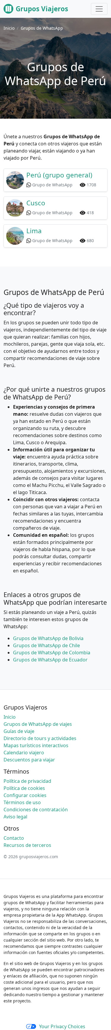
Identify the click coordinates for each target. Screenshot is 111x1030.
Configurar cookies (25, 795)
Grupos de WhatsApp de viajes (38, 724)
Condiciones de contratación (36, 809)
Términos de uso (22, 802)
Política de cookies (24, 788)
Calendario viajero (24, 752)
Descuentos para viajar (29, 759)
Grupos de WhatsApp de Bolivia (48, 638)
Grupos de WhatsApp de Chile (46, 645)
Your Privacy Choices (62, 1026)
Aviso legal (15, 816)
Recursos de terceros (27, 845)
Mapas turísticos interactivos (36, 745)
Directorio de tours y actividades (40, 738)
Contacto (14, 838)
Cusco (35, 202)
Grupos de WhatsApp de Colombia (51, 652)
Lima (34, 230)
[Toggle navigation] (99, 9)
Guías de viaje (19, 731)
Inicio (9, 28)
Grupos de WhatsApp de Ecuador (50, 659)
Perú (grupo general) (59, 175)
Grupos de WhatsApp (42, 28)
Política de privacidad (27, 781)
